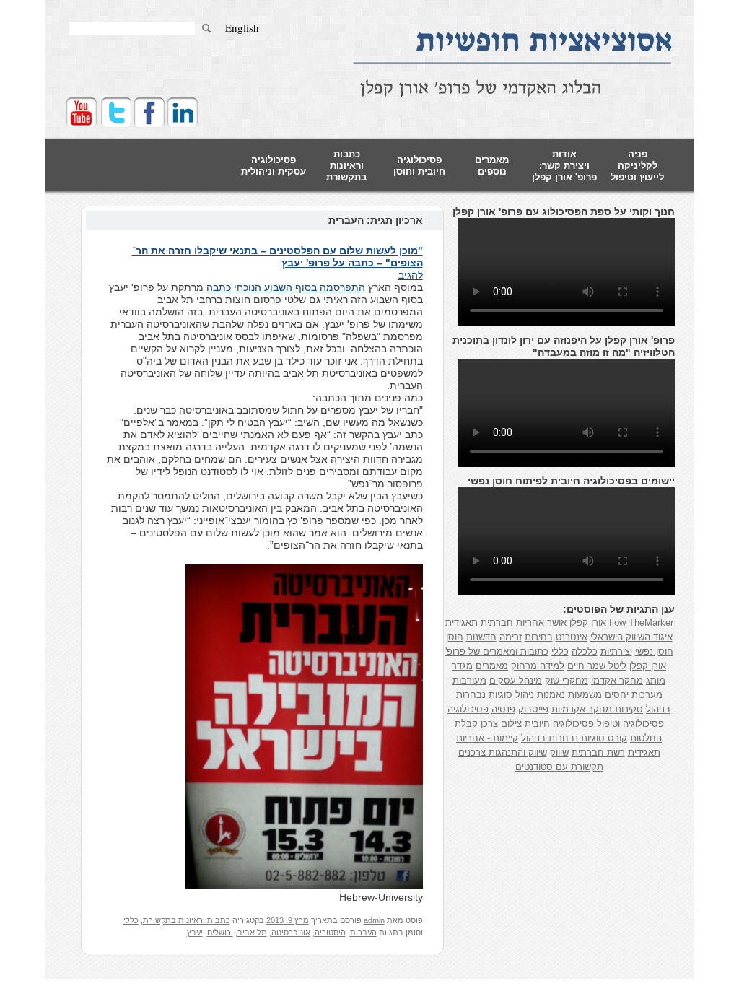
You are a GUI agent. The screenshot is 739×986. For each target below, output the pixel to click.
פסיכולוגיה (468, 709)
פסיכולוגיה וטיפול (630, 723)
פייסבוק (533, 709)
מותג (655, 680)
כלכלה (585, 651)
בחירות (539, 637)
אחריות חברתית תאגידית (494, 622)
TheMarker (651, 622)
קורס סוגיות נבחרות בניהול (574, 738)
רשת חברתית (598, 752)
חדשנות (481, 637)
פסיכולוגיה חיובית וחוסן (419, 165)
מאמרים (492, 665)
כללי (131, 920)
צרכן (489, 723)
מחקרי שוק (566, 680)
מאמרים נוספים (492, 165)
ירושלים (220, 932)
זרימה (510, 637)
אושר (557, 622)
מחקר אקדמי (617, 680)
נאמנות (551, 694)
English (242, 28)
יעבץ (195, 932)
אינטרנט (571, 637)
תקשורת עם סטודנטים (559, 767)
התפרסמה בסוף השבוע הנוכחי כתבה (284, 287)
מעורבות (469, 680)
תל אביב (252, 932)
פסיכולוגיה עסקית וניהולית (273, 165)
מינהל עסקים (515, 680)
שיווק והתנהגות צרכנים (502, 752)
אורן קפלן (587, 622)
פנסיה (503, 709)
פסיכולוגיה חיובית (559, 723)
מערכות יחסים (634, 694)
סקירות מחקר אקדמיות (597, 709)
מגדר (462, 665)
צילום (511, 723)
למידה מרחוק (537, 665)
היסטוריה (330, 932)
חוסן (454, 637)
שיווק (559, 752)
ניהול (524, 694)
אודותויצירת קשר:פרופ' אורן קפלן (564, 166)
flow (617, 622)
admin (374, 920)
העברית (363, 932)
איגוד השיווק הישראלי (631, 637)
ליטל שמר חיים (596, 665)
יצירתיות (616, 651)
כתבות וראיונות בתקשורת (346, 166)
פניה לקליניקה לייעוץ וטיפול (637, 166)
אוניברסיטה (290, 932)
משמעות (585, 694)
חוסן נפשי (654, 651)
